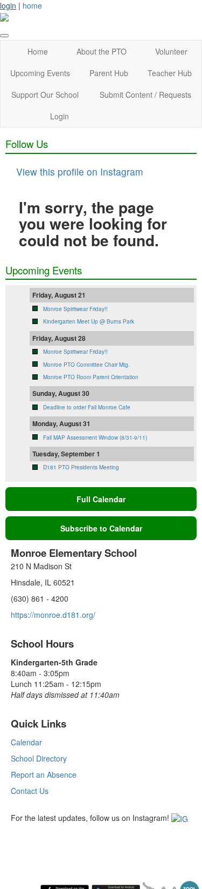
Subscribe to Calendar (101, 528)
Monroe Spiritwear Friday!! (75, 309)
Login (59, 116)
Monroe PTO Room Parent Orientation (90, 377)
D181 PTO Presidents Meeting (81, 467)
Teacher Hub (170, 73)
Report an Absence (43, 774)
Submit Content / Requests (145, 94)
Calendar (26, 742)
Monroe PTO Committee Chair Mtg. (86, 364)
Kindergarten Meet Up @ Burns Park (88, 321)
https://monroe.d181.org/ (53, 614)
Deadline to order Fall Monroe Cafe (86, 407)
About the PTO (101, 51)
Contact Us (29, 790)
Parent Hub (108, 73)
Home (37, 51)
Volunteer (171, 51)
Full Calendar (101, 499)
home (32, 5)
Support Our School (45, 94)
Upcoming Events (40, 73)
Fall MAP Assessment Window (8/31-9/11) (95, 437)
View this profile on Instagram (79, 171)
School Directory (39, 758)
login (8, 5)
